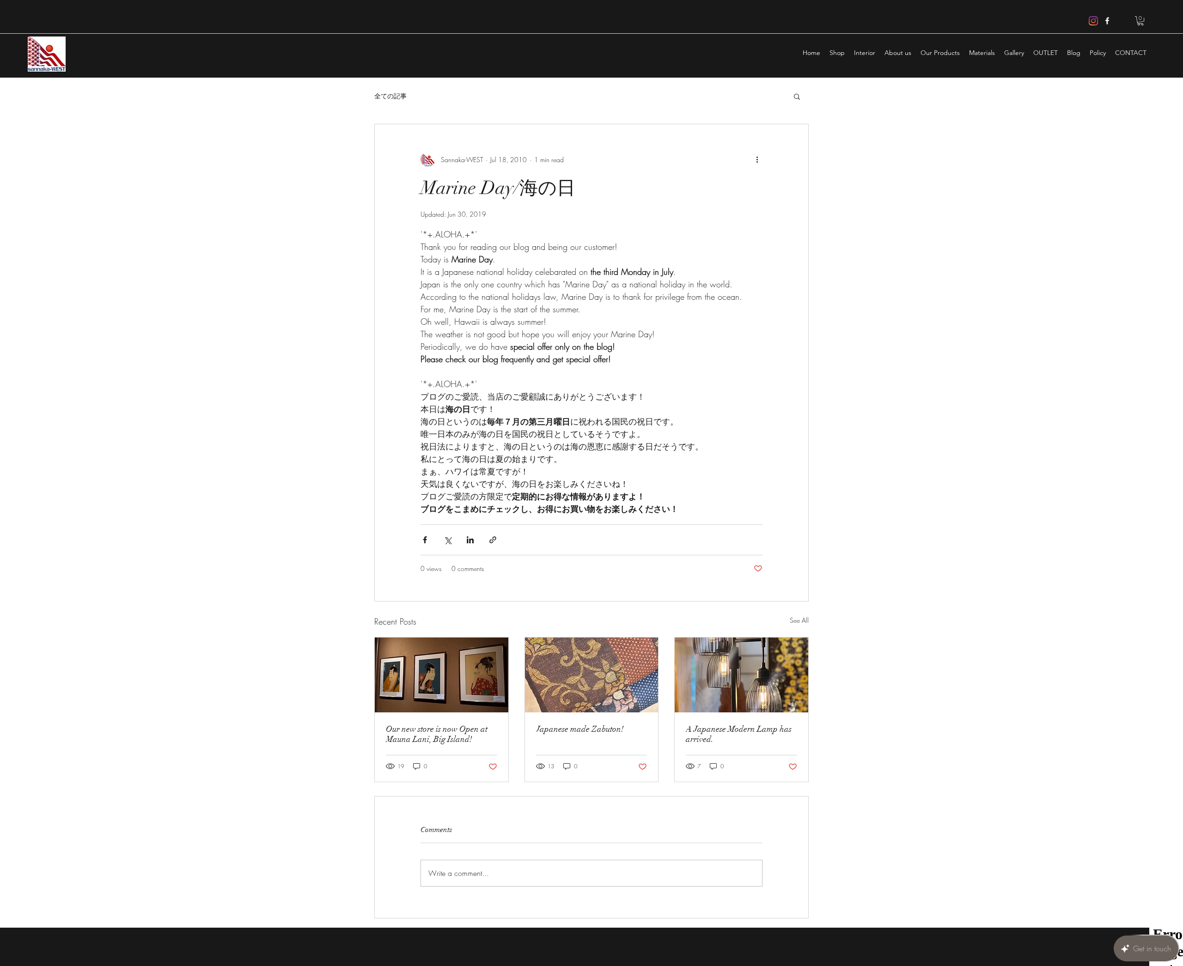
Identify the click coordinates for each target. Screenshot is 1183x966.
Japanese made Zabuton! (580, 729)
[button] (1140, 20)
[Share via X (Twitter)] (447, 539)
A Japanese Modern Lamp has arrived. (739, 734)
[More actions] (756, 159)
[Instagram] (1093, 20)
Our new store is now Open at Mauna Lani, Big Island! (437, 734)
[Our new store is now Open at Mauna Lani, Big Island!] (441, 675)
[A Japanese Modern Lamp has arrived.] (741, 675)
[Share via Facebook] (425, 539)
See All (799, 620)
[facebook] (1107, 20)
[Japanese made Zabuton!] (592, 675)
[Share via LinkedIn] (470, 539)
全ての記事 (390, 95)
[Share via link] (492, 539)
